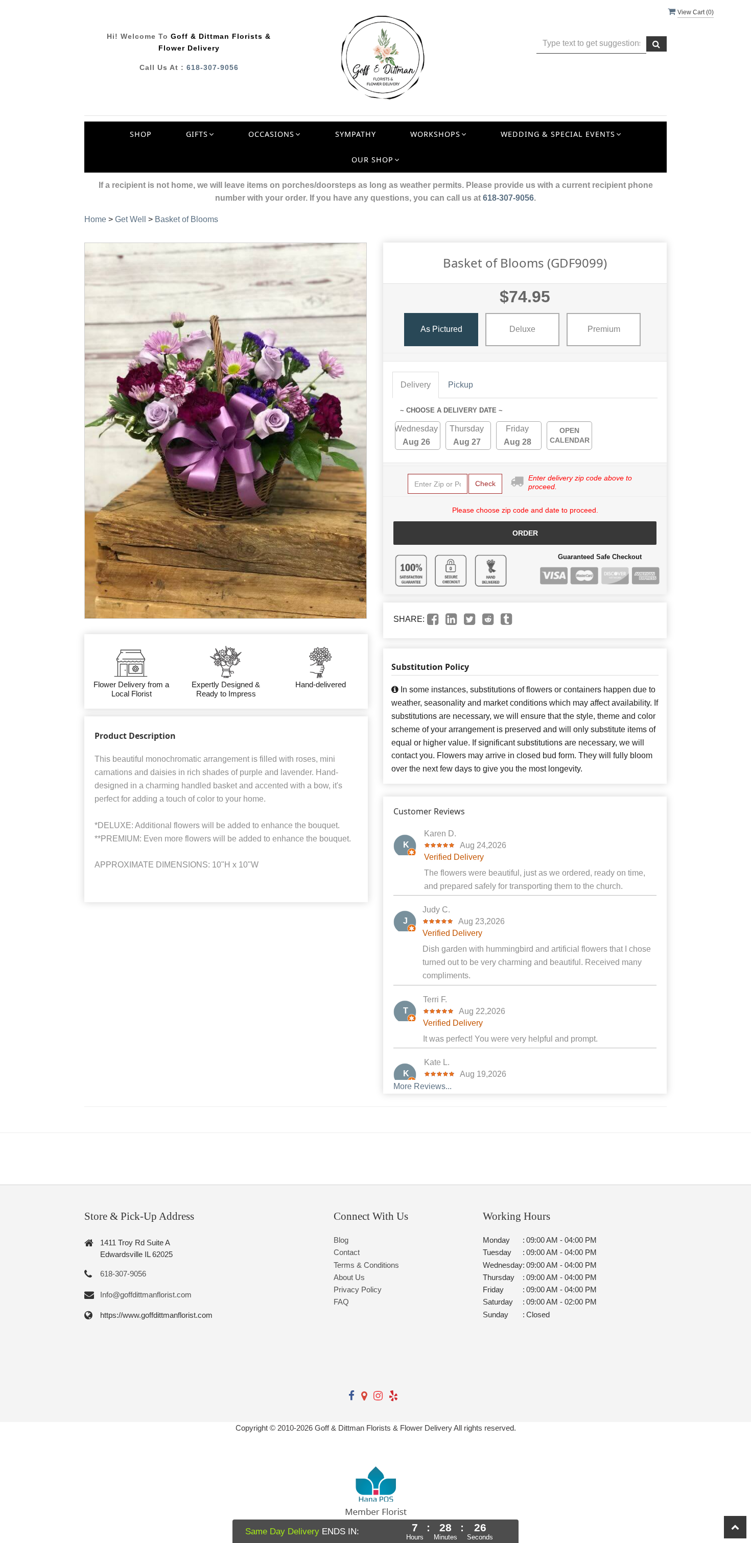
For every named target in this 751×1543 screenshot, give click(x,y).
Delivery (416, 384)
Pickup (460, 384)
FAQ (341, 1301)
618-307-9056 (212, 67)
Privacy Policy (358, 1289)
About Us (349, 1277)
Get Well (130, 219)
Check (485, 483)
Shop (141, 134)
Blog (341, 1240)
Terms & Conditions (366, 1265)
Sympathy (355, 134)
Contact (347, 1252)
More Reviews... (422, 1086)
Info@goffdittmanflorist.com (146, 1294)
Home (95, 219)
